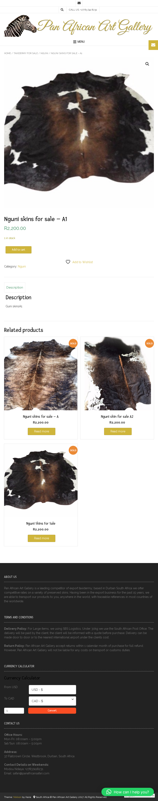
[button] (147, 64)
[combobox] (52, 689)
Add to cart (18, 249)
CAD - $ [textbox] (37, 701)
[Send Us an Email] (79, 3)
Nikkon (17, 797)
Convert (52, 710)
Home (7, 53)
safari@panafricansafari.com (31, 773)
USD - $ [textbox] (37, 690)
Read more (41, 431)
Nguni (44, 53)
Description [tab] (14, 287)
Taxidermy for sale (26, 53)
